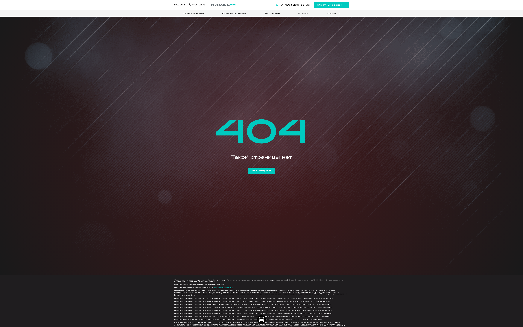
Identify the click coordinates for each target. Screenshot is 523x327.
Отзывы (303, 13)
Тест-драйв (272, 13)
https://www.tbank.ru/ (223, 287)
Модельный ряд (193, 13)
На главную (260, 171)
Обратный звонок (329, 5)
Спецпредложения (234, 13)
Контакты (333, 13)
